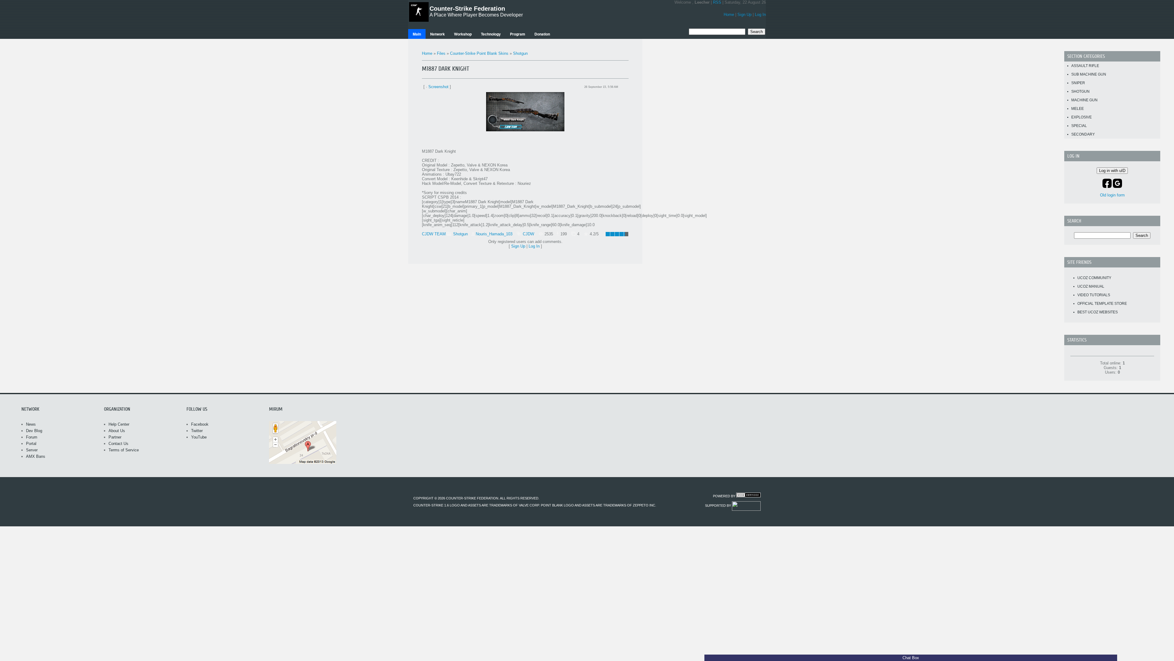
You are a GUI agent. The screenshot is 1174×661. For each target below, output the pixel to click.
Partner (115, 437)
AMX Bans (35, 456)
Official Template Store (1102, 303)
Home (729, 14)
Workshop (463, 34)
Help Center (119, 424)
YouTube (199, 437)
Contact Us (118, 443)
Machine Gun (1084, 100)
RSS (717, 2)
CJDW (528, 234)
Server (32, 450)
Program (517, 34)
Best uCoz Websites (1097, 312)
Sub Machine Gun (1088, 74)
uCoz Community (1094, 278)
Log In (760, 14)
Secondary (1083, 134)
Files (441, 53)
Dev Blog (34, 430)
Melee (1077, 108)
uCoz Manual (1090, 286)
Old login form (1112, 195)
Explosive (1081, 117)
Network (437, 34)
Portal (31, 443)
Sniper (1078, 83)
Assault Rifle (1085, 66)
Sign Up (744, 14)
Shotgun (520, 53)
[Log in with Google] (1117, 183)
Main (417, 34)
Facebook (200, 424)
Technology (491, 34)
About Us (117, 430)
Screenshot (438, 86)
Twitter (197, 430)
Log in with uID (1112, 170)
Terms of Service (124, 450)
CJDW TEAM (434, 234)
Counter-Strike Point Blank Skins (479, 53)
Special (1079, 126)
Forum (31, 437)
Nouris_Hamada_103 (494, 234)
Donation (542, 34)
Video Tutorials (1093, 295)
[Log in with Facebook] (1107, 183)
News (31, 424)
